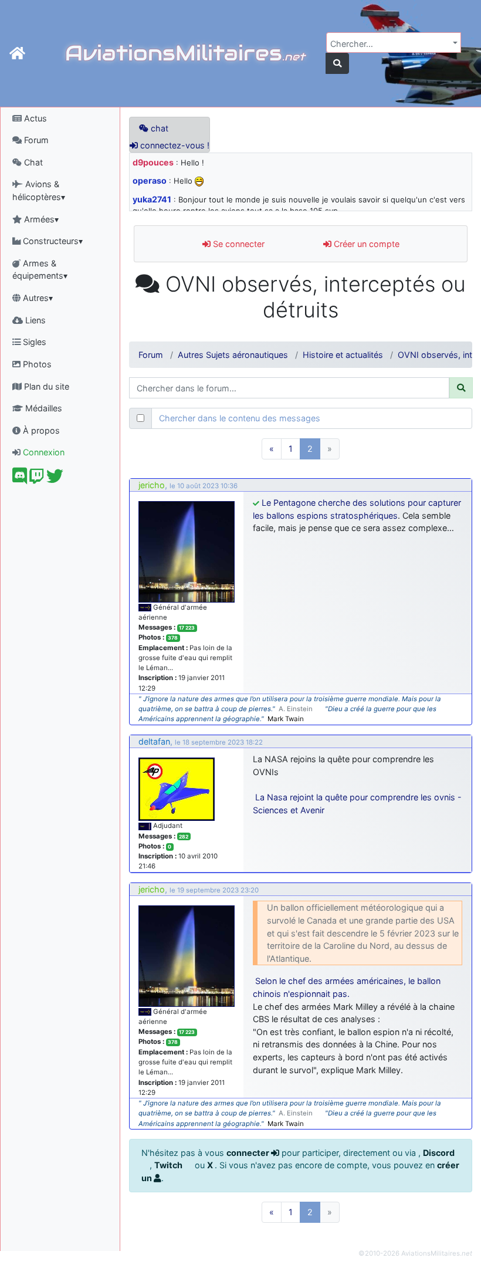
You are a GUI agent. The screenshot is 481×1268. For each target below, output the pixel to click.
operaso (150, 180)
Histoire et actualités (343, 355)
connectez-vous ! (173, 145)
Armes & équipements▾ (39, 269)
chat (158, 128)
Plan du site (45, 386)
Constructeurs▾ (52, 241)
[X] (54, 479)
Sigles (33, 342)
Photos (36, 364)
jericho (151, 485)
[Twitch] (36, 479)
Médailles (42, 408)
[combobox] (393, 42)
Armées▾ (40, 219)
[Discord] (19, 479)
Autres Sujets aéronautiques (233, 355)
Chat (32, 162)
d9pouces (153, 162)
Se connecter (238, 244)
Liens (34, 320)
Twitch (169, 1165)
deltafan (154, 741)
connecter (248, 1153)
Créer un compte (365, 244)
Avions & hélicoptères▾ (38, 190)
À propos (40, 430)
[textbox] (390, 44)
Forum (35, 140)
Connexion (43, 452)
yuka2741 (152, 199)
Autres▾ (37, 298)
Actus (34, 118)
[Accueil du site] (17, 53)
